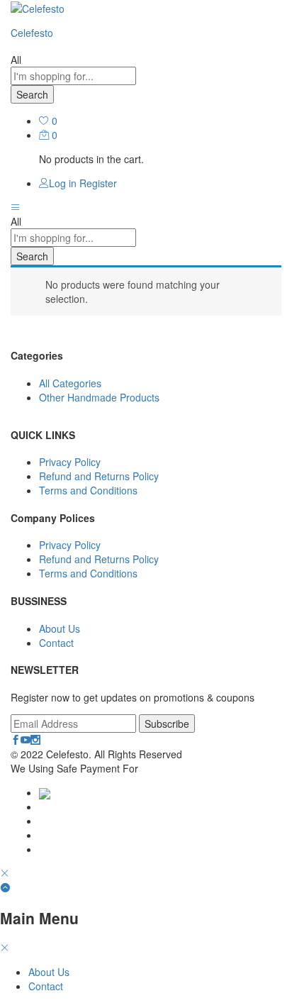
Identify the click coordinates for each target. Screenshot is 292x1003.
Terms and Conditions (88, 490)
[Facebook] (16, 740)
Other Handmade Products (99, 397)
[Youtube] (25, 740)
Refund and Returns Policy (99, 476)
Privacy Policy (70, 462)
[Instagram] (35, 740)
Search (32, 94)
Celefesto (32, 33)
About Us (59, 628)
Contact (56, 643)
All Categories (70, 383)
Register (98, 183)
